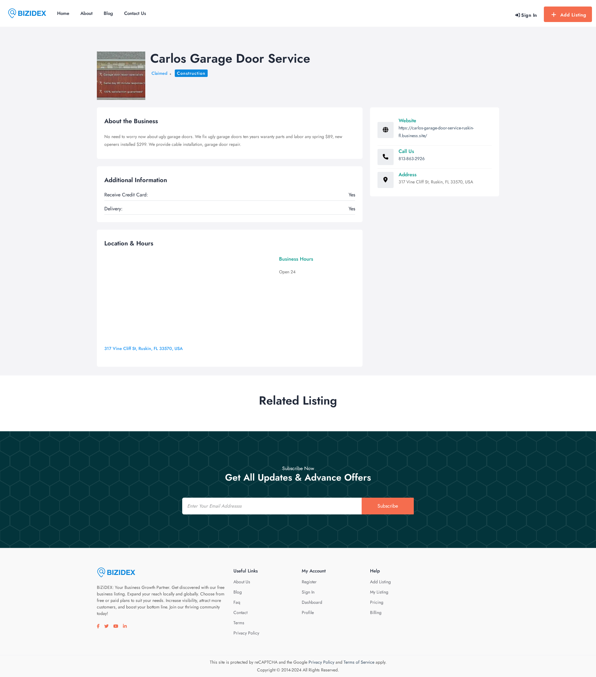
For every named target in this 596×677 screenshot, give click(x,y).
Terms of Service (359, 662)
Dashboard (312, 602)
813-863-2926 (412, 158)
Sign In (308, 592)
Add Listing (573, 14)
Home (63, 13)
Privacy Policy (246, 633)
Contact (240, 612)
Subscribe (387, 505)
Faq (236, 602)
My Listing (379, 592)
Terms (238, 623)
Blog (108, 13)
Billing (376, 612)
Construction (191, 73)
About (86, 13)
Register (309, 582)
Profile (308, 612)
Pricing (376, 602)
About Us (241, 582)
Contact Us (135, 13)
